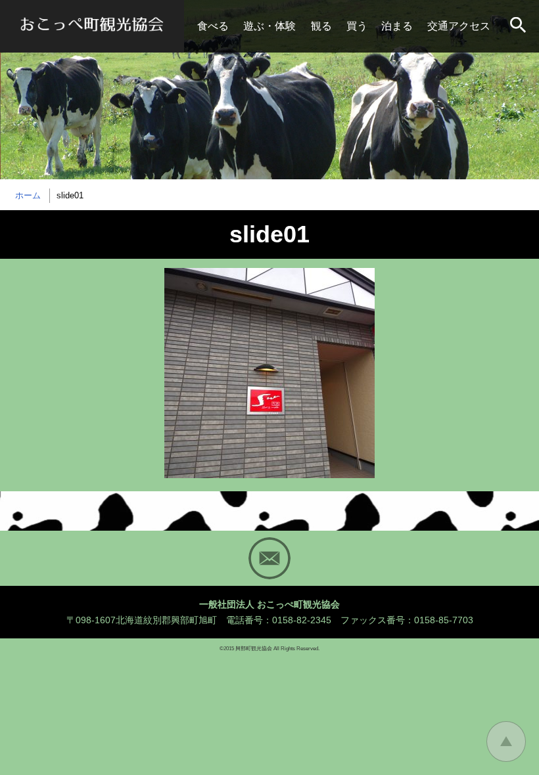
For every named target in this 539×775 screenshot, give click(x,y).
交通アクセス (458, 26)
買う (356, 26)
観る (321, 26)
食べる (213, 26)
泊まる (397, 26)
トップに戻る (506, 741)
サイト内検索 (519, 26)
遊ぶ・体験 (269, 26)
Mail (269, 558)
